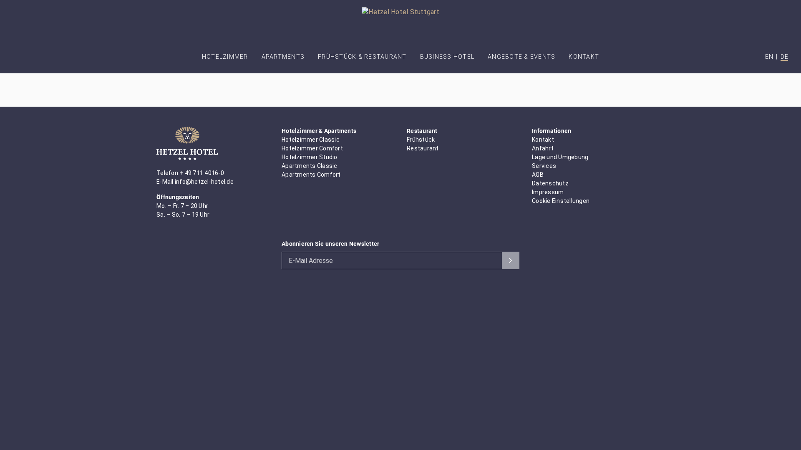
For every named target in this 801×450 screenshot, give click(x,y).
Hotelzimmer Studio (310, 157)
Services (544, 165)
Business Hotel (447, 56)
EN (769, 56)
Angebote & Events (521, 56)
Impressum (548, 192)
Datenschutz (550, 183)
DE (784, 56)
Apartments (283, 56)
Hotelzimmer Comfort (312, 148)
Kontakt (584, 56)
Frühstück (421, 139)
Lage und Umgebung (560, 157)
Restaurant (423, 148)
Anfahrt (543, 148)
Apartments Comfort (311, 174)
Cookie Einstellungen (560, 201)
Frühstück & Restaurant (362, 56)
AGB (538, 174)
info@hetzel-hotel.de (204, 181)
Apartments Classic (310, 165)
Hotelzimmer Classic (311, 139)
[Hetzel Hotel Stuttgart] (400, 23)
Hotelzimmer (225, 56)
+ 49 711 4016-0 (201, 173)
